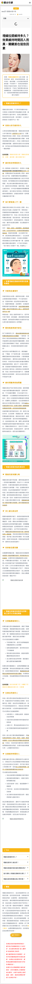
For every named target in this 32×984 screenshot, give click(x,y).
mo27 (16, 8)
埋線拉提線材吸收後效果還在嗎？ (15, 868)
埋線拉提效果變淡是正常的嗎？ (14, 879)
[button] (29, 2)
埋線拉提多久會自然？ (11, 862)
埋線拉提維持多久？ (10, 857)
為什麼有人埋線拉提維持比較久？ (15, 873)
